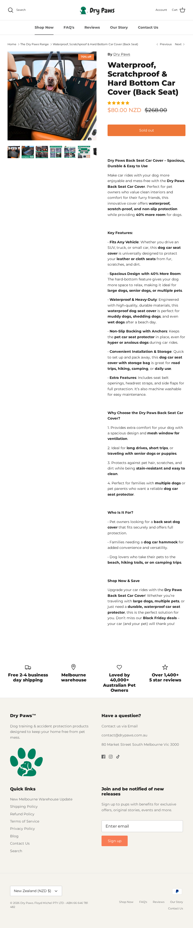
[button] (119, 103)
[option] (52, 95)
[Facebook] (103, 757)
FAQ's (69, 27)
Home (12, 44)
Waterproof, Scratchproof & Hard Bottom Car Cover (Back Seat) (95, 44)
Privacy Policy (22, 828)
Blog (14, 836)
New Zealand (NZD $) (32, 891)
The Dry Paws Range (34, 44)
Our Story (119, 27)
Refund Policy (22, 814)
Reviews (92, 27)
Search (16, 851)
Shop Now (44, 27)
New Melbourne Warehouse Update (41, 799)
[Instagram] (111, 757)
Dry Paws (121, 54)
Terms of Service (24, 821)
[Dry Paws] (96, 10)
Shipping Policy (24, 806)
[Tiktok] (118, 757)
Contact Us (148, 27)
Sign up (114, 841)
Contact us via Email (120, 726)
